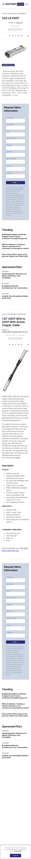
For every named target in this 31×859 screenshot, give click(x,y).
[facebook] (9, 35)
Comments (9, 173)
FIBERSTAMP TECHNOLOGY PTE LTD (15, 332)
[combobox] (15, 169)
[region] (15, 852)
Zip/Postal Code (11, 159)
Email (8, 131)
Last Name (10, 124)
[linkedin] (12, 35)
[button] (3, 4)
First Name (10, 118)
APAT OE (19, 23)
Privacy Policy (18, 851)
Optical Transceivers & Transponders (14, 13)
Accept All (15, 855)
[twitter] (15, 35)
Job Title (9, 152)
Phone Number (10, 138)
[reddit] (18, 35)
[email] (21, 35)
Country (9, 166)
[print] (28, 35)
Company (9, 145)
